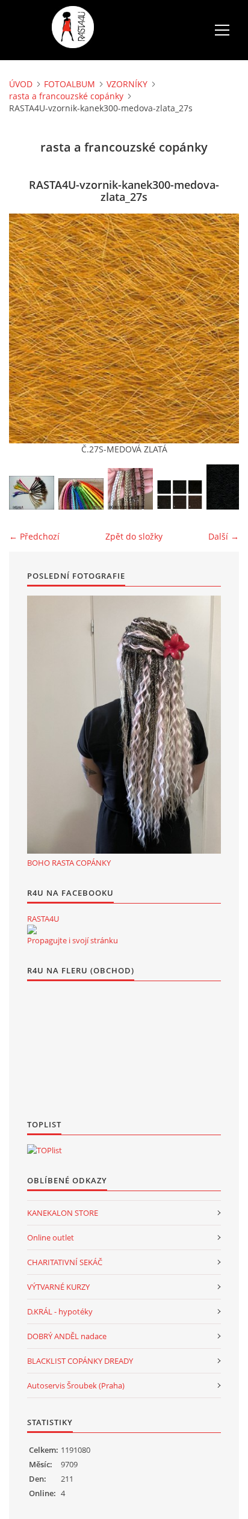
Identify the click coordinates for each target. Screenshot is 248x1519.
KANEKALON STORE (62, 1212)
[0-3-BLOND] (130, 489)
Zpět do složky (134, 536)
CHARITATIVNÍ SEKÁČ (64, 1262)
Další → (223, 536)
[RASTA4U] (32, 929)
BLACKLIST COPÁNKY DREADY (80, 1360)
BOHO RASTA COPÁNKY (69, 862)
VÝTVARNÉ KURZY (58, 1286)
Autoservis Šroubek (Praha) (76, 1385)
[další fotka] (219, 328)
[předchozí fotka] (28, 328)
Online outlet (50, 1237)
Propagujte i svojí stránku (72, 940)
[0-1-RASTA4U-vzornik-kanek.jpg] (31, 493)
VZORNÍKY (127, 84)
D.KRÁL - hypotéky (60, 1311)
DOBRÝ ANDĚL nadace (67, 1336)
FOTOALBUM (69, 84)
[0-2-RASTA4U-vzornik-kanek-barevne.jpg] (81, 494)
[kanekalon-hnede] (179, 494)
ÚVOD (21, 84)
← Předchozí (34, 536)
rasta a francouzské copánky (66, 96)
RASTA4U (43, 918)
